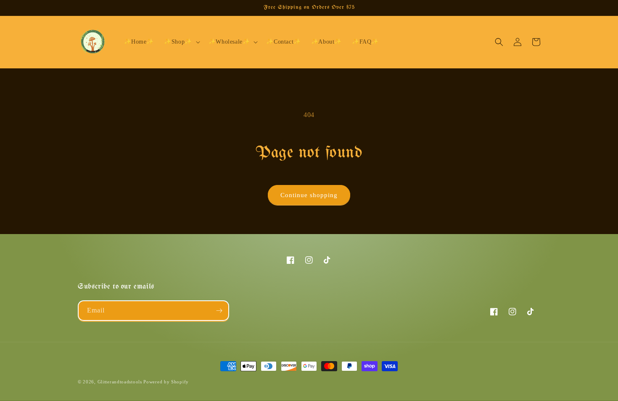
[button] (181, 42)
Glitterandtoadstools (120, 381)
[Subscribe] (219, 310)
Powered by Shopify (166, 381)
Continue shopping (309, 195)
